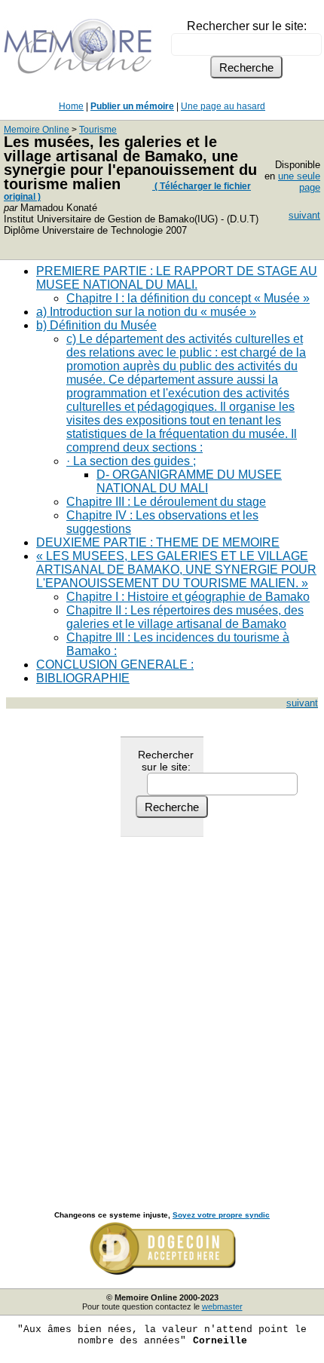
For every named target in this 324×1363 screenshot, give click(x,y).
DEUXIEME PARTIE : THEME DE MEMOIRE (158, 542)
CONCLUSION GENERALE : (115, 664)
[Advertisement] (162, 1007)
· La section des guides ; (131, 461)
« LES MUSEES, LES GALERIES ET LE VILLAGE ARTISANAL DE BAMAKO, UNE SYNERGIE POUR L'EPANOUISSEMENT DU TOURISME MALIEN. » (176, 570)
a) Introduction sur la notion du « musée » (146, 311)
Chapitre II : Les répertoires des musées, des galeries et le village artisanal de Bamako (185, 617)
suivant (304, 215)
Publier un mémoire (132, 106)
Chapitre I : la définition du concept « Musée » (188, 298)
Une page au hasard (223, 106)
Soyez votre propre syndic (221, 1215)
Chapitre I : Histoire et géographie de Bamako (188, 596)
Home (71, 106)
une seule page (299, 181)
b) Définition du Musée (96, 325)
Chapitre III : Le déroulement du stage (166, 501)
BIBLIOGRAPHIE (83, 678)
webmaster (222, 1306)
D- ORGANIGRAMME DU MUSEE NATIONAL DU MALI (189, 481)
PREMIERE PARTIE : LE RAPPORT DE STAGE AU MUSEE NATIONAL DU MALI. (176, 278)
